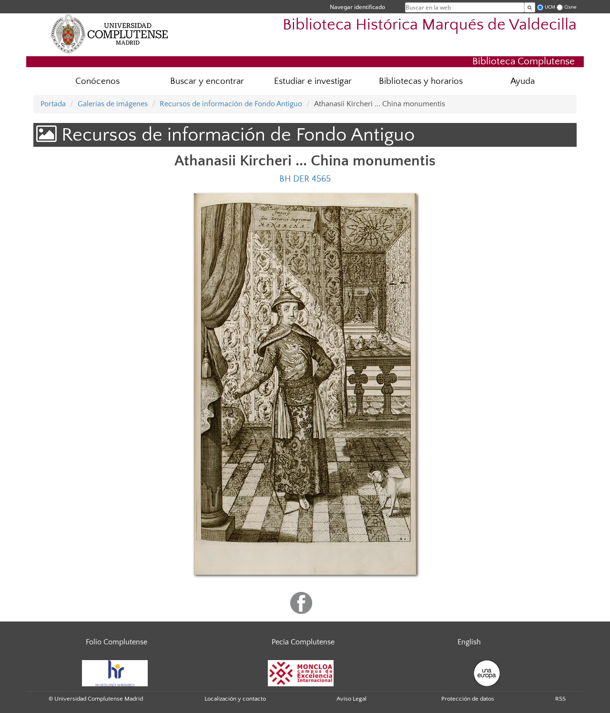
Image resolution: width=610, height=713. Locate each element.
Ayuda (522, 81)
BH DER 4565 (305, 179)
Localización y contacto (235, 698)
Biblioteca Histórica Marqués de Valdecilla (430, 25)
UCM (550, 7)
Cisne (570, 7)
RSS (560, 698)
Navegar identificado (357, 7)
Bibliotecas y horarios (421, 81)
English (469, 642)
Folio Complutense (116, 642)
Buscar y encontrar (207, 81)
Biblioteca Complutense (523, 61)
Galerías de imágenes (113, 104)
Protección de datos (467, 698)
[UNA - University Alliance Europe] (487, 673)
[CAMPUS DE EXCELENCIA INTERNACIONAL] (301, 673)
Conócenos (97, 81)
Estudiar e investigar (313, 81)
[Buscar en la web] (529, 7)
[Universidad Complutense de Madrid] (109, 33)
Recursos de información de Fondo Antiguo (231, 104)
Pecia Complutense (303, 642)
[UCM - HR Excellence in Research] (115, 673)
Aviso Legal (351, 698)
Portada (53, 104)
